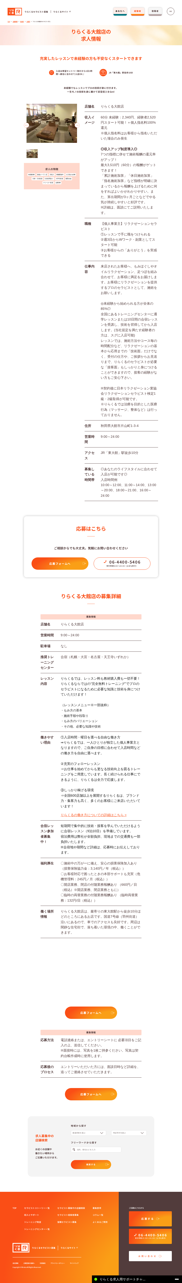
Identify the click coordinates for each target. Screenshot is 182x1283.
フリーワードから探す (84, 1142)
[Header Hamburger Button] (170, 11)
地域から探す (78, 1125)
